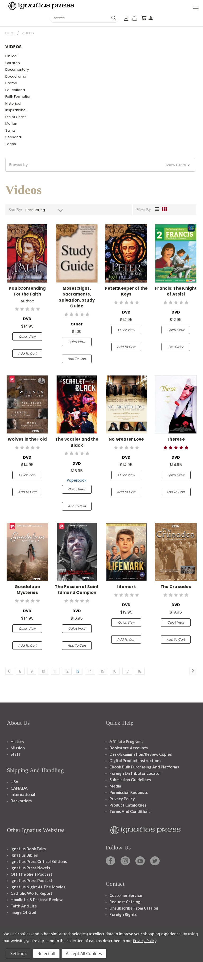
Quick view (27, 336)
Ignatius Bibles (24, 855)
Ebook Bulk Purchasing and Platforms (144, 766)
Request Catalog (124, 901)
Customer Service (125, 895)
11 (55, 671)
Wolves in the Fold (27, 439)
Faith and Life (24, 905)
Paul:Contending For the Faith (27, 291)
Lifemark (126, 586)
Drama (11, 83)
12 (66, 671)
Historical (13, 103)
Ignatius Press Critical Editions (39, 861)
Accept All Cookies (84, 953)
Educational (15, 89)
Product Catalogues (127, 805)
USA (15, 781)
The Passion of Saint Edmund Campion (77, 590)
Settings (18, 953)
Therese (176, 439)
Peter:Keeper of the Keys (126, 291)
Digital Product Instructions (135, 760)
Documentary (17, 69)
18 (139, 671)
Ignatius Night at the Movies (38, 886)
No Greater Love (126, 439)
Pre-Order (175, 346)
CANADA (19, 788)
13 (77, 671)
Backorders (21, 800)
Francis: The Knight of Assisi (176, 291)
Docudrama (15, 76)
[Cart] (143, 18)
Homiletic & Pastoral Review (37, 899)
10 (43, 671)
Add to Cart (27, 353)
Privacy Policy (122, 798)
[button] (100, 165)
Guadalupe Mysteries (27, 590)
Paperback (76, 480)
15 (102, 671)
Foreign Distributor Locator (135, 773)
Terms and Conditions (129, 811)
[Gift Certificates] (134, 18)
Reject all (46, 953)
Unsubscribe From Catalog (133, 908)
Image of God (23, 912)
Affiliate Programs (126, 741)
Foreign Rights (123, 914)
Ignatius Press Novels (30, 867)
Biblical (11, 56)
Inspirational (15, 110)
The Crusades (175, 586)
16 (115, 671)
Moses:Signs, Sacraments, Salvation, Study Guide (77, 297)
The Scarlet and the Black (76, 442)
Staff (15, 754)
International (23, 794)
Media (115, 786)
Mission (18, 747)
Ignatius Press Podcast (31, 880)
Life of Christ (15, 116)
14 (90, 671)
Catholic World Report (31, 893)
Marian (11, 123)
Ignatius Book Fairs (28, 848)
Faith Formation (18, 96)
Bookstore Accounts (128, 747)
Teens (10, 143)
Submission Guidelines (130, 779)
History (17, 741)
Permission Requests (128, 792)
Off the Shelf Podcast (31, 874)
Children (12, 62)
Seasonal (13, 137)
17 (127, 671)
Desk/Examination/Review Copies (140, 754)
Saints (10, 130)
